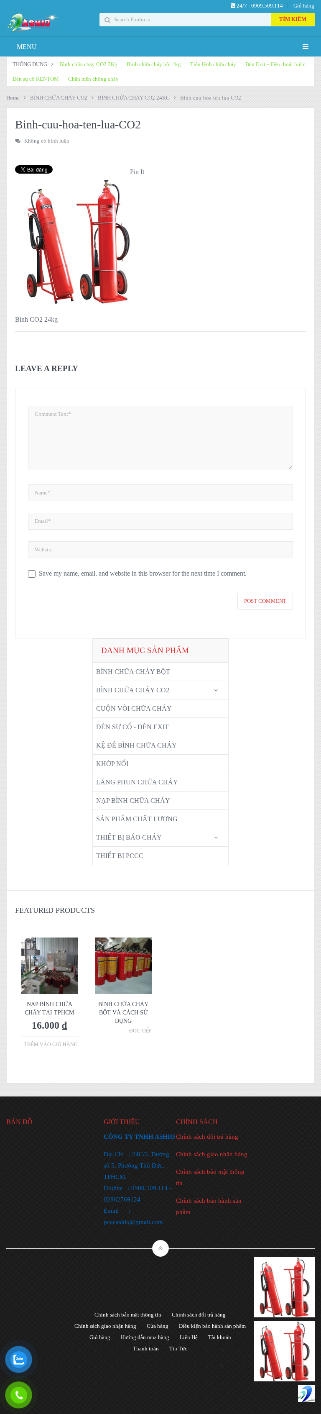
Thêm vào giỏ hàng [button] (51, 1045)
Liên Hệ (189, 1337)
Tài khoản (219, 1337)
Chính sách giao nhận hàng (211, 1154)
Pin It (137, 171)
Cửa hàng (157, 1326)
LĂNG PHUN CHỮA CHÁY (137, 782)
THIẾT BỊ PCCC (119, 855)
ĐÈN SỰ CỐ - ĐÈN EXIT (132, 726)
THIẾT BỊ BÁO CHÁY (129, 837)
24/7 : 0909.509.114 (259, 5)
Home (13, 98)
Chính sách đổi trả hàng (207, 1136)
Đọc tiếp (140, 1031)
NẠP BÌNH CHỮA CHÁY (133, 800)
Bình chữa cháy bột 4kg (154, 64)
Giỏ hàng (303, 5)
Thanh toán (146, 1348)
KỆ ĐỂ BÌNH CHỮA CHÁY (136, 745)
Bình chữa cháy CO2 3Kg (88, 64)
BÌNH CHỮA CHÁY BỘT (133, 671)
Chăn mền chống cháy (93, 79)
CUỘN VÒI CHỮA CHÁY (134, 708)
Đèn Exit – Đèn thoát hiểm (275, 64)
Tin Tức (178, 1348)
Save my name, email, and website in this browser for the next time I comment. (143, 573)
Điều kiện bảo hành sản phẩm (212, 1326)
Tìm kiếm (292, 19)
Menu (27, 46)
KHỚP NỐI (112, 763)
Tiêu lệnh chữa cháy (213, 64)
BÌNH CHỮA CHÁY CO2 (58, 98)
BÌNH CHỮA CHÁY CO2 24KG (134, 98)
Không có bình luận (46, 141)
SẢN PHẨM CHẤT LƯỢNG (137, 818)
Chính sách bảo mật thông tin (127, 1314)
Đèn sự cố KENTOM (36, 79)
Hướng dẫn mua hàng (145, 1337)
